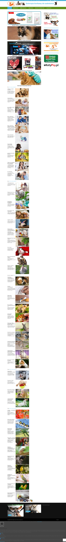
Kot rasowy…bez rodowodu (10, 211)
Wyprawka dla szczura (9, 296)
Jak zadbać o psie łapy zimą (10, 108)
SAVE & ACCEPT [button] (2, 541)
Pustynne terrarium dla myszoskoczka (11, 342)
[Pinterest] (52, 0)
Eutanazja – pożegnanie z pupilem (9, 202)
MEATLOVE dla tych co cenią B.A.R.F (24, 70)
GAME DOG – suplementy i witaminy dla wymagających (24, 55)
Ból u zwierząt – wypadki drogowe (10, 117)
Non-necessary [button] (2, 537)
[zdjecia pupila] (51, 23)
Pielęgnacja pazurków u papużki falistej (11, 475)
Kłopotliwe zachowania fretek (11, 372)
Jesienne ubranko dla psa (10, 154)
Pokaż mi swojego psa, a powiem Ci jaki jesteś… (11, 163)
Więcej (10, 515)
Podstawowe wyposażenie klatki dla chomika (11, 351)
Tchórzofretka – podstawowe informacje (10, 399)
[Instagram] (51, 0)
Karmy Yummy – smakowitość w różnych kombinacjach (24, 25)
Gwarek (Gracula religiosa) (10, 457)
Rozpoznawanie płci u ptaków (11, 484)
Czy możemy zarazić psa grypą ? (11, 98)
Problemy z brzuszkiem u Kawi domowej (10, 278)
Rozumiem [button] (38, 521)
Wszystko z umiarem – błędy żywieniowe (11, 438)
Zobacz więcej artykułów (12, 181)
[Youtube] (56, 0)
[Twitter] (54, 0)
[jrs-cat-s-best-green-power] (51, 34)
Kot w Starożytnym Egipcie (11, 257)
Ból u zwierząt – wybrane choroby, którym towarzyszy (11, 126)
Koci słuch (9, 247)
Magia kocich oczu (11, 192)
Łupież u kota (10, 219)
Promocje (28, 511)
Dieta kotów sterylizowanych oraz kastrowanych (11, 229)
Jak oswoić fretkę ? (11, 389)
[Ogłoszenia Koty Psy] (51, 65)
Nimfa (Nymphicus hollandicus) (11, 493)
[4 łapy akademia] (51, 58)
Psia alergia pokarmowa (9, 144)
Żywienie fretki (10, 380)
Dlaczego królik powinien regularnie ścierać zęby (11, 324)
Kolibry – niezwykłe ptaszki (11, 411)
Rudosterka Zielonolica (9, 429)
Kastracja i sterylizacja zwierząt (24, 85)
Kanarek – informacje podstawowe (10, 466)
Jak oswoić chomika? (9, 314)
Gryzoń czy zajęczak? (10, 287)
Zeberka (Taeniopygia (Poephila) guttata (11, 447)
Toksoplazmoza (10, 183)
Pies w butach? (10, 134)
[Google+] (49, 0)
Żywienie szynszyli (11, 332)
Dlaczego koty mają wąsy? (11, 238)
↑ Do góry (57, 519)
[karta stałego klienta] (51, 47)
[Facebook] (47, 0)
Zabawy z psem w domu (10, 89)
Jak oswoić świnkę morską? (11, 360)
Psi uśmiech (9, 171)
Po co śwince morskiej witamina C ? (11, 305)
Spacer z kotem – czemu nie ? (10, 266)
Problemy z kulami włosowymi (24, 40)
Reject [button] (41, 521)
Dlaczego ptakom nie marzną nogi (10, 420)
